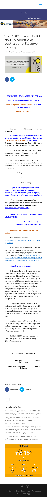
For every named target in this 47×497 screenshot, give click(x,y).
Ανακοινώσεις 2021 (28, 52)
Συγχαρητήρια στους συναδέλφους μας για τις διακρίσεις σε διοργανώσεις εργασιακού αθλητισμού (22, 420)
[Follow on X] (26, 13)
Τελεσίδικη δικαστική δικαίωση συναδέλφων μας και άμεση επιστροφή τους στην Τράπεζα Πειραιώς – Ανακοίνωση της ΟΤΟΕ (23, 430)
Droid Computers (23, 491)
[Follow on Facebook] (21, 13)
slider (18, 52)
